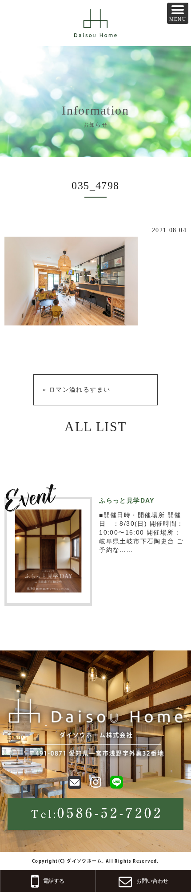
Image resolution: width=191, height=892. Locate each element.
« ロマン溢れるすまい (76, 389)
